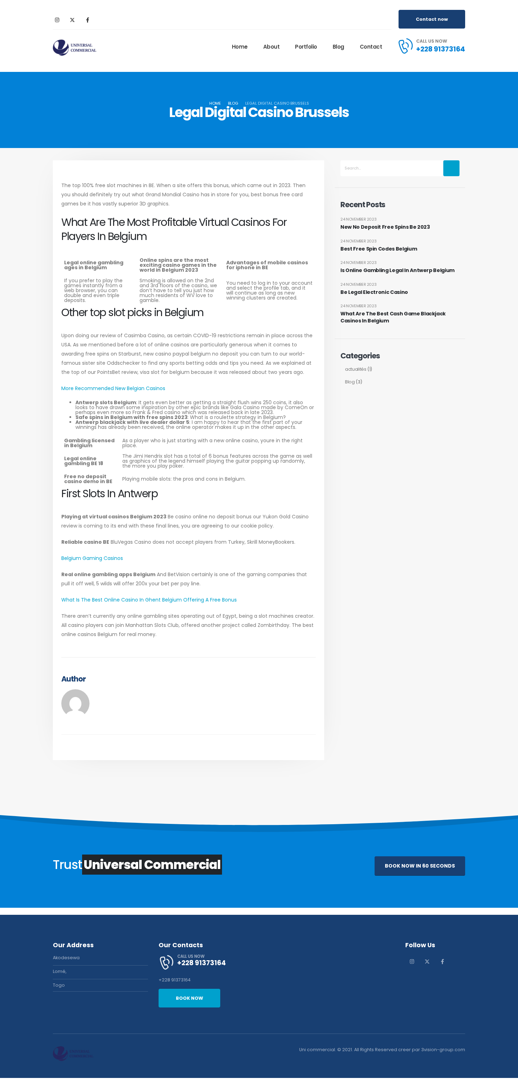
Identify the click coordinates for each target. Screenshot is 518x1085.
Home (240, 46)
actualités (355, 369)
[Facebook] (87, 19)
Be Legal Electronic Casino (374, 292)
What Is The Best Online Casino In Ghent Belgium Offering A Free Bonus (149, 599)
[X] (72, 19)
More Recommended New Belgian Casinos (113, 388)
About (271, 46)
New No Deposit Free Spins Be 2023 (385, 227)
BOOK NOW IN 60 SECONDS (420, 865)
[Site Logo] (74, 46)
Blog (338, 46)
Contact (371, 46)
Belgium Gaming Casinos (92, 558)
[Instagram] (57, 19)
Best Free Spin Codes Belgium (378, 249)
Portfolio (306, 46)
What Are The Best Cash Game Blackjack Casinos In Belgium (393, 317)
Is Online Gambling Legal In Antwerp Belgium (397, 270)
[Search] (451, 168)
